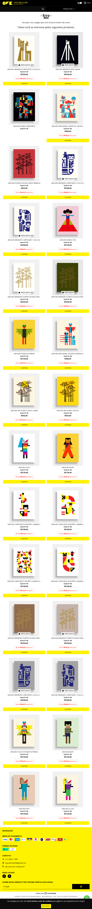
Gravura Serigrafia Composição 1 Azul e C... (67, 695)
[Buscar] (43, 9)
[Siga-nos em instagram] (4, 876)
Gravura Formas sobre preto (24, 126)
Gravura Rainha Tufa (68, 240)
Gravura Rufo (24, 809)
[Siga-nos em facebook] (9, 876)
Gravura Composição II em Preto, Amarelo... (67, 524)
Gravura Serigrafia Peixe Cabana (68, 69)
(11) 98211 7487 (11, 859)
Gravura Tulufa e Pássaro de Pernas (24, 752)
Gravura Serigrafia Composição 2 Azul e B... (67, 183)
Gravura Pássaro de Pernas (24, 354)
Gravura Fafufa (68, 468)
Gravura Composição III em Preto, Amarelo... (24, 524)
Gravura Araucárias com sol (68, 411)
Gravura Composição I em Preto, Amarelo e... (24, 581)
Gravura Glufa (24, 468)
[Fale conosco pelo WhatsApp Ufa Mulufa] (87, 898)
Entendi (46, 906)
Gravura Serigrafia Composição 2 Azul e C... (24, 695)
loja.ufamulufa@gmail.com (15, 863)
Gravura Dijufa (68, 752)
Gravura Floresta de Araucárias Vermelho (24, 183)
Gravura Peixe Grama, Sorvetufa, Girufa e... (68, 126)
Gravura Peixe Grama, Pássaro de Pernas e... (68, 354)
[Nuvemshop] (46, 894)
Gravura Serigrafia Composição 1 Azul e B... (24, 240)
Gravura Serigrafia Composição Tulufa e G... (24, 69)
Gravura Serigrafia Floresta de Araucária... (24, 297)
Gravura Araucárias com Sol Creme (24, 411)
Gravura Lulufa (68, 809)
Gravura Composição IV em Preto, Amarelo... (68, 581)
